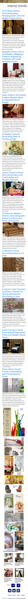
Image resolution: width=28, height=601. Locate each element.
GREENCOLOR (7, 415)
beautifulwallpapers (19, 473)
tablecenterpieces (18, 496)
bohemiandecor (21, 534)
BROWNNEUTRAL (7, 432)
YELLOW (7, 428)
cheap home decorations (13, 444)
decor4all (12, 2)
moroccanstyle (8, 458)
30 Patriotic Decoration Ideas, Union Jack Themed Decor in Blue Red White (8, 580)
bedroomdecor (7, 496)
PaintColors (21, 409)
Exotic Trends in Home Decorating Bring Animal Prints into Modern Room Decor (14, 334)
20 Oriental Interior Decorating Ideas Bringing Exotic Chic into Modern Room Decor (13, 14)
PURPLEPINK (7, 421)
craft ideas (8, 516)
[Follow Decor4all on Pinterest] (18, 585)
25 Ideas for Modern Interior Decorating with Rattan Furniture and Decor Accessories (13, 217)
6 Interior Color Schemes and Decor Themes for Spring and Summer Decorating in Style (13, 293)
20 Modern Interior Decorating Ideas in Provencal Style (11, 136)
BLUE (7, 417)
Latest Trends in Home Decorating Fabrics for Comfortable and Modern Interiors (12, 176)
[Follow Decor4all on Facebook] (13, 585)
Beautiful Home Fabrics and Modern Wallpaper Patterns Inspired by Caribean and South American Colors (13, 56)
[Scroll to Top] (14, 590)
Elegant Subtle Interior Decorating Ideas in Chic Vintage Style (19, 564)
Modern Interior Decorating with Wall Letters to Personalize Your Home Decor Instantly (19, 580)
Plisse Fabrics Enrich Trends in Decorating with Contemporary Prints (12, 373)
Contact (23, 595)
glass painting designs (13, 523)
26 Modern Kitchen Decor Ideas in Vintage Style (8, 564)
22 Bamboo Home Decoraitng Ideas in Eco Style (13, 253)
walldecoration (21, 476)
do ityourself (7, 539)
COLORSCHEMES (7, 435)
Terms (14, 595)
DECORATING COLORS (7, 409)
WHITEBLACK (7, 412)
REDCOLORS (7, 423)
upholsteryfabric (15, 486)
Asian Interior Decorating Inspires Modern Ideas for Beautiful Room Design (14, 99)
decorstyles (21, 453)
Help (18, 595)
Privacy (10, 595)
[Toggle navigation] (25, 1)
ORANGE (7, 425)
